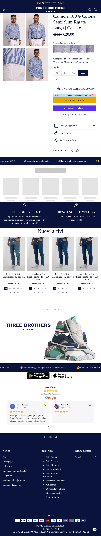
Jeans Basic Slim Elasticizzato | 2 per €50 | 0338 (14, 277)
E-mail (78, 457)
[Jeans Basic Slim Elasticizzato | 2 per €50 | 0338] (14, 254)
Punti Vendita (52, 497)
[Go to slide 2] (50, 426)
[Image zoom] (14, 29)
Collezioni (7, 466)
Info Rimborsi (52, 465)
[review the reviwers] (45, 405)
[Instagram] (50, 437)
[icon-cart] (95, 9)
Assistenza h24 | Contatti (14, 480)
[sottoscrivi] (95, 457)
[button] (74, 100)
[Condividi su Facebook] (66, 150)
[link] (58, 309)
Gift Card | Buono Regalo (14, 471)
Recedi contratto (54, 493)
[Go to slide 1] (48, 426)
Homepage (8, 461)
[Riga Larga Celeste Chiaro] (82, 49)
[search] (90, 9)
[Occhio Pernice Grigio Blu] (65, 49)
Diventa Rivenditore (55, 489)
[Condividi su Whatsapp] (77, 150)
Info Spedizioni (53, 469)
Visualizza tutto (49, 309)
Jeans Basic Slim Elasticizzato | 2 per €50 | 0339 (38, 277)
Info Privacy (52, 461)
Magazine (7, 475)
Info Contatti (52, 457)
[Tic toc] (56, 437)
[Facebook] (45, 437)
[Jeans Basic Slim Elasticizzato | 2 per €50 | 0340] (87, 254)
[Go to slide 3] (52, 426)
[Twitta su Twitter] (72, 150)
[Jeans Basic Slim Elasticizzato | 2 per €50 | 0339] (38, 254)
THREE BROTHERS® (54, 526)
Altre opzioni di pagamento (74, 115)
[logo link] (38, 375)
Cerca (5, 457)
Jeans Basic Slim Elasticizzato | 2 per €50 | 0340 (87, 277)
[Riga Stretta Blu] (90, 49)
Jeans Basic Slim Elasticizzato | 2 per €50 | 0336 (63, 277)
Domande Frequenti (12, 485)
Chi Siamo (51, 485)
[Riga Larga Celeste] (74, 49)
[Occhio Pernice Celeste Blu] (57, 49)
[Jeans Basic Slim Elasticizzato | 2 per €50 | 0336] (63, 254)
